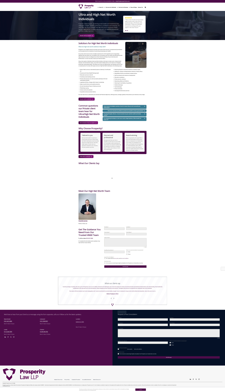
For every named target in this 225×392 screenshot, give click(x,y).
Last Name (172, 316)
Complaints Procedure (76, 378)
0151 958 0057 (44, 319)
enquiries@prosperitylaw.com (122, 1)
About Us (101, 7)
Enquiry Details (107, 237)
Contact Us (140, 7)
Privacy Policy (67, 378)
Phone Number (107, 232)
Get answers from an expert (87, 122)
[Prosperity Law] (86, 8)
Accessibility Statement (86, 378)
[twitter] (11, 335)
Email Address (129, 232)
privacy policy (116, 258)
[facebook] (8, 335)
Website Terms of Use (58, 378)
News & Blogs (133, 7)
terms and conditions (124, 258)
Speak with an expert (85, 35)
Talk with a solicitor (85, 156)
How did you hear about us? (108, 250)
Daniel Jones (83, 221)
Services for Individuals (111, 7)
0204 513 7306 (80, 320)
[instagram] (14, 335)
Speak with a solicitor (86, 99)
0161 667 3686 (89, 238)
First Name (120, 316)
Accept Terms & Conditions (109, 257)
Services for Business (123, 7)
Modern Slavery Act (97, 378)
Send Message (125, 266)
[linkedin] (5, 335)
